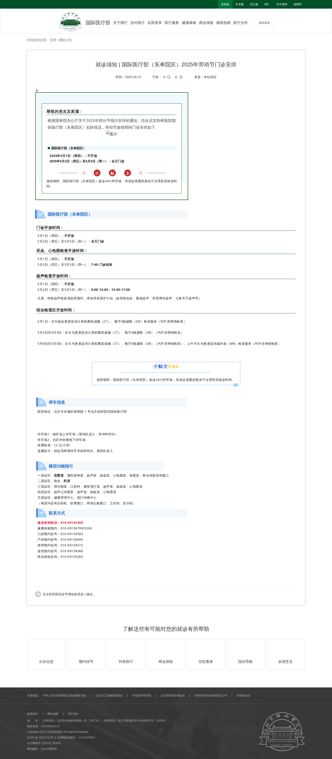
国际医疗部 (98, 23)
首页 (53, 40)
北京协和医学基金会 (173, 695)
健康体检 (189, 23)
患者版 (225, 4)
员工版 (254, 4)
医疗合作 (240, 23)
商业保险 (206, 23)
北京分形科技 (49, 748)
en (266, 4)
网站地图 (52, 713)
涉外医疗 (137, 23)
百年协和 (281, 4)
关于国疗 (120, 23)
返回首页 (264, 22)
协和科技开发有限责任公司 (211, 695)
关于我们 (73, 713)
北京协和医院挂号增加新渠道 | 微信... (68, 594)
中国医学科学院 (141, 695)
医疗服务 (172, 23)
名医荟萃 (154, 23)
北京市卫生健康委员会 (109, 695)
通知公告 (65, 40)
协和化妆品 (243, 695)
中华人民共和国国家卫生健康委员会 (64, 695)
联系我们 (32, 713)
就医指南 (223, 23)
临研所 (298, 4)
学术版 (240, 4)
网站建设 (32, 748)
